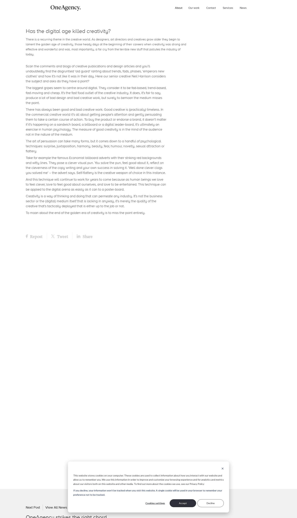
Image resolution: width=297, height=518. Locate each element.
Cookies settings (155, 503)
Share (87, 236)
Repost (35, 236)
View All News (56, 507)
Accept (183, 503)
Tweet (62, 236)
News (243, 8)
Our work (193, 8)
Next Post (33, 507)
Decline (211, 503)
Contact (211, 8)
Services (228, 8)
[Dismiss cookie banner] (222, 469)
